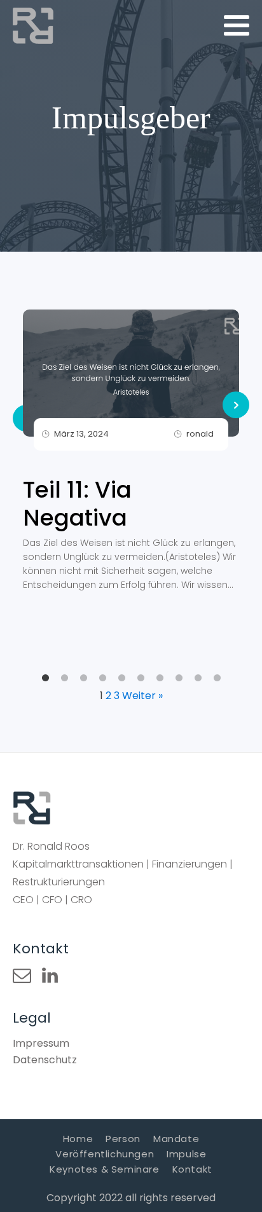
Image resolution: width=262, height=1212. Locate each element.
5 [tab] (121, 678)
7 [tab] (159, 678)
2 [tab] (64, 678)
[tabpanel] (131, 454)
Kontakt (192, 1169)
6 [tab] (140, 678)
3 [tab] (83, 678)
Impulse (186, 1154)
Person (123, 1138)
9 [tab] (197, 678)
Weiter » (142, 695)
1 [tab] (45, 678)
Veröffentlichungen (104, 1154)
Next (236, 405)
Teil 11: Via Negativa (77, 504)
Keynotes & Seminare (104, 1169)
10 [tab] (216, 678)
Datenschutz (45, 1059)
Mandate (176, 1138)
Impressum (41, 1043)
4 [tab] (102, 678)
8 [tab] (178, 678)
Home (78, 1138)
